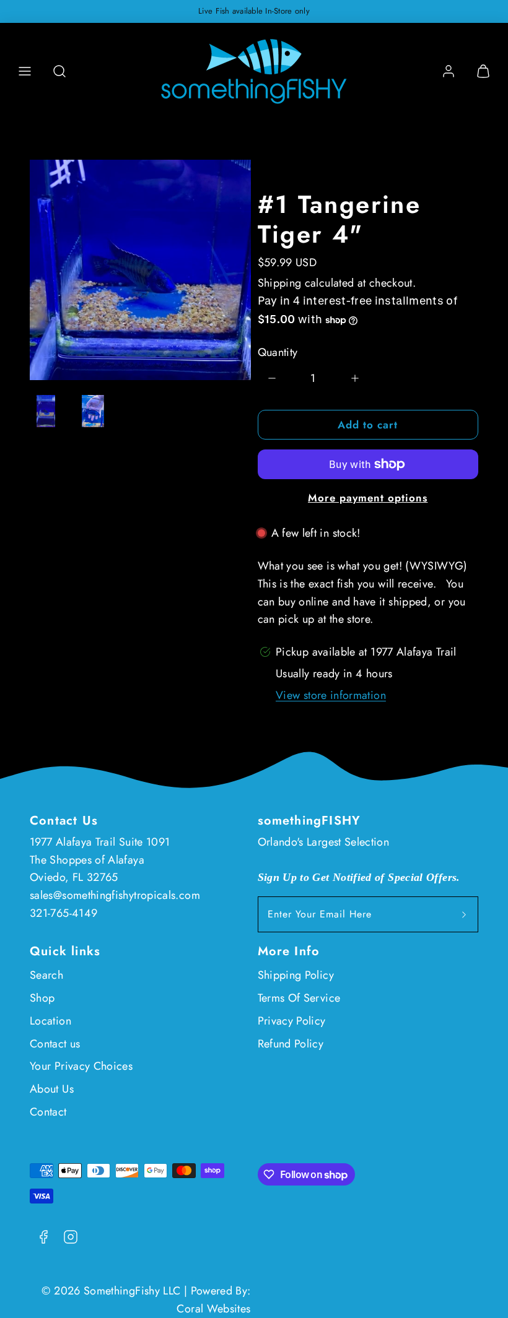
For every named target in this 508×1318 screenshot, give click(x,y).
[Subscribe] (464, 914)
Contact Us (64, 821)
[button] (25, 71)
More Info (289, 951)
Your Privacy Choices (81, 1066)
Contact (48, 1112)
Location (50, 1021)
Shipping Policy (296, 975)
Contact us (55, 1044)
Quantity (278, 352)
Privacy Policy (292, 1021)
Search (46, 975)
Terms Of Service (299, 998)
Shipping (280, 283)
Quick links (65, 951)
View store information (331, 695)
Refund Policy (291, 1044)
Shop (42, 998)
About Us (52, 1089)
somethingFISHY (309, 821)
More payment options (367, 497)
